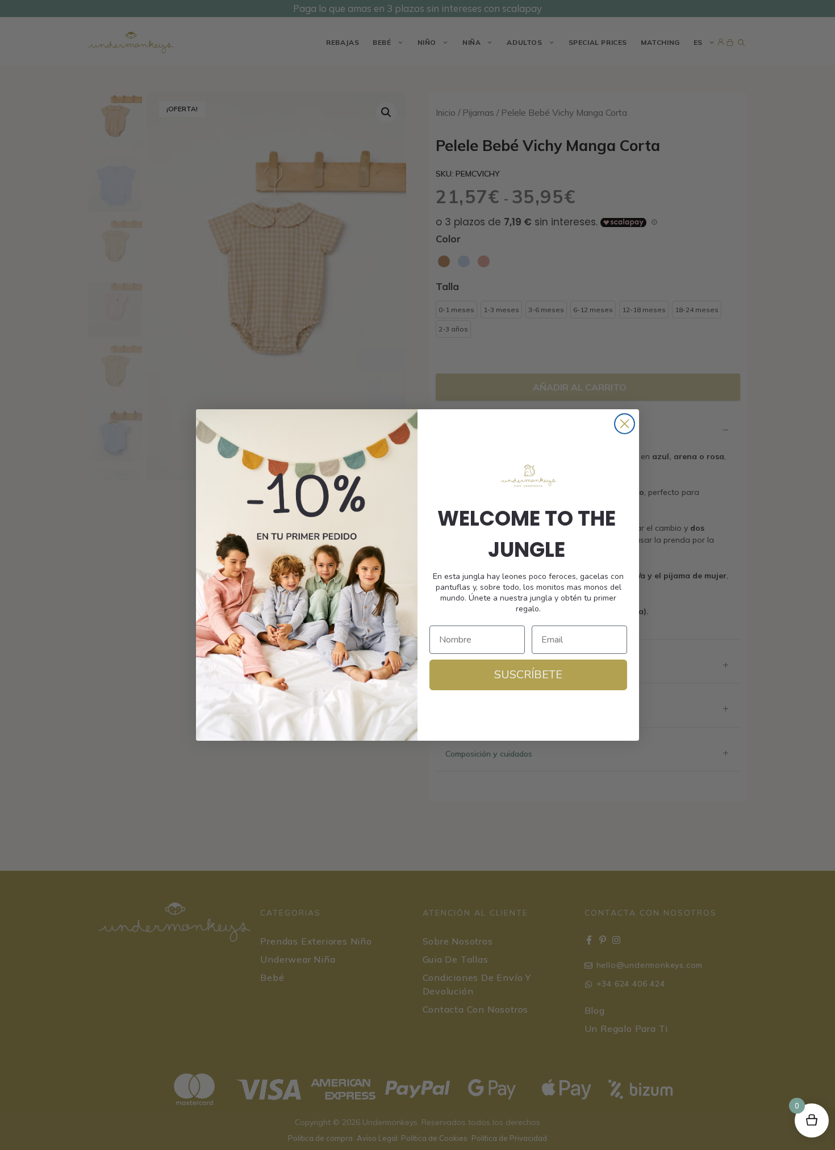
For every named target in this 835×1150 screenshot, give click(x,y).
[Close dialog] (624, 424)
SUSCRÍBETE (528, 674)
